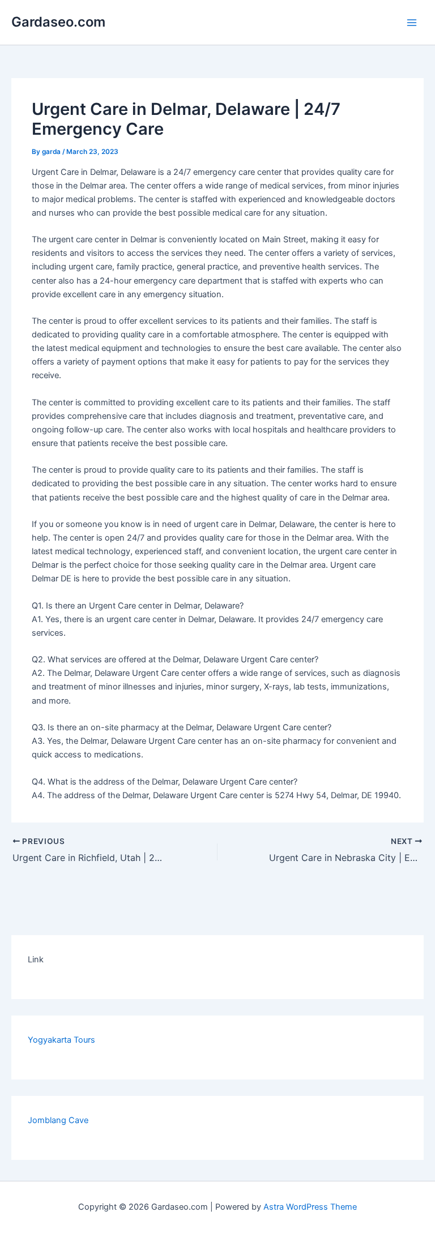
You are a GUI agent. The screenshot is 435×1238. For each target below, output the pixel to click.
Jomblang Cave (58, 1120)
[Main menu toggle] (412, 23)
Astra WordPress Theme (310, 1207)
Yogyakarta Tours (61, 1040)
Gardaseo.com (58, 22)
